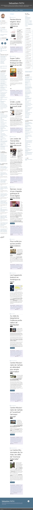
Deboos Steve (2, 209)
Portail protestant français (4, 116)
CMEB (21, 382)
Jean (1, 187)
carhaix (18, 440)
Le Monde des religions (3, 125)
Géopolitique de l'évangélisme (28, 39)
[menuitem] (11, 10)
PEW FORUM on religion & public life (28, 136)
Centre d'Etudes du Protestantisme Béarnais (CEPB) (28, 99)
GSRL (26, 24)
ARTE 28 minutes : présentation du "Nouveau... (3, 195)
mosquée (20, 352)
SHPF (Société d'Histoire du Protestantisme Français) (29, 152)
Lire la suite (12, 223)
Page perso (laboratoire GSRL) (3, 30)
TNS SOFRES (26, 138)
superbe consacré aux (16, 254)
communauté (14, 400)
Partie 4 (16, 171)
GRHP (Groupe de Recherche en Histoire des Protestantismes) (28, 93)
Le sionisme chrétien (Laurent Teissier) (4, 167)
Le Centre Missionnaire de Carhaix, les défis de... (4, 188)
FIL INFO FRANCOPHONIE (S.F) (3, 66)
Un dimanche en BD (15, 91)
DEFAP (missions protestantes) (27, 96)
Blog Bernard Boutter (3, 77)
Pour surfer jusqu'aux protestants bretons (16, 243)
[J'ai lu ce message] (32, 508)
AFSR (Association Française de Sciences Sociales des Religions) (28, 123)
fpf (21, 398)
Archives (16, 10)
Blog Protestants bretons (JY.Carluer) (3, 85)
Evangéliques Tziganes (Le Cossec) (3, 97)
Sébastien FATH (16, 3)
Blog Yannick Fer (2, 74)
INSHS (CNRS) (27, 101)
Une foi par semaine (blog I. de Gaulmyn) (4, 130)
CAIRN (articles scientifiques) (2, 62)
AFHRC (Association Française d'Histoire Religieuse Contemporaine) (28, 88)
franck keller (19, 398)
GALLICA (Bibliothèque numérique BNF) (28, 77)
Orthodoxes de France (3, 159)
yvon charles (20, 489)
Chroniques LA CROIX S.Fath (3, 139)
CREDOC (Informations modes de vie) (28, 130)
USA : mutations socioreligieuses (28, 67)
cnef (18, 491)
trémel (19, 178)
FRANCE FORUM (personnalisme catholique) (4, 146)
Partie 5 (19, 171)
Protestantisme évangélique (28, 52)
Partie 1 (21, 170)
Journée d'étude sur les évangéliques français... (3, 217)
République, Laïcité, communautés (17, 351)
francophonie (27, 19)
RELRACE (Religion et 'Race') (29, 107)
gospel (19, 130)
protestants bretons (15, 267)
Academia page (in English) (4, 31)
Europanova (2, 121)
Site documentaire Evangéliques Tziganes (4, 127)
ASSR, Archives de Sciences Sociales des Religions (28, 126)
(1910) (17, 346)
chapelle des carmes (15, 232)
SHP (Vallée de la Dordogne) (27, 111)
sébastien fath (16, 130)
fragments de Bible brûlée (15, 344)
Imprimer (17, 95)
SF (0, 167)
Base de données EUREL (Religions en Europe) (28, 128)
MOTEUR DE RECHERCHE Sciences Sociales (3, 56)
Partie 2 (11, 171)
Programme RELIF (28, 49)
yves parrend (13, 491)
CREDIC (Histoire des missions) (28, 106)
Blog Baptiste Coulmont (3, 75)
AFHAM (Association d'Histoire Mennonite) (28, 113)
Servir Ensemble (2, 147)
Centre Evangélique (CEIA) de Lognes (16, 384)
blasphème (11, 354)
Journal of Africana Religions (27, 145)
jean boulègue (15, 354)
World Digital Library (27, 114)
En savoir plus (1, 509)
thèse (11, 48)
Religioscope (2, 113)
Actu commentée (28, 32)
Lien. (11, 88)
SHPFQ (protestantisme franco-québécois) (28, 109)
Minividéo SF (28, 42)
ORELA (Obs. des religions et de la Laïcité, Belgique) (3, 141)
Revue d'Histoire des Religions (28, 147)
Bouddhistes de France (3, 157)
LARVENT (2, 173)
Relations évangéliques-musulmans (28, 58)
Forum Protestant (2, 142)
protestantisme (19, 50)
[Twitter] (2, 43)
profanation (19, 354)
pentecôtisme (14, 229)
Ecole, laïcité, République (27, 37)
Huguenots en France (3, 107)
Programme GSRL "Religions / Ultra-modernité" (28, 47)
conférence (11, 130)
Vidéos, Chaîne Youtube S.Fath (3, 50)
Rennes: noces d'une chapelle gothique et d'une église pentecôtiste (16, 193)
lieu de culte (17, 231)
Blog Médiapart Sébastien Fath (3, 90)
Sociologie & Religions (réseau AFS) (28, 143)
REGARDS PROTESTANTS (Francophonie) (3, 87)
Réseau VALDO (27, 115)
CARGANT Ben (2, 201)
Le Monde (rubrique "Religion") (3, 129)
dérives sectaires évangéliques (17, 399)
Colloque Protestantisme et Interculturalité (4, 210)
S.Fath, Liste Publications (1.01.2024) (3, 35)
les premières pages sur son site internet (16, 302)
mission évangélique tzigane (15, 49)
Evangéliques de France (3, 155)
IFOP (25, 139)
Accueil (11, 10)
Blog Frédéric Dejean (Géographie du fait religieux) (4, 79)
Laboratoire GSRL (27, 80)
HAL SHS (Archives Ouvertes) (27, 133)
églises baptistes (20, 179)
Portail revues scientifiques (29, 131)
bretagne (13, 50)
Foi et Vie (1, 108)
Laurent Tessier (2, 180)
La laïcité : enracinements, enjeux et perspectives (4, 224)
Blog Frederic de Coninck (3, 92)
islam (12, 352)
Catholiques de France (3, 156)
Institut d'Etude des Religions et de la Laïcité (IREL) (28, 79)
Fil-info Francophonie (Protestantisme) (3, 93)
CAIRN (26, 155)
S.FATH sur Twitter (2, 60)
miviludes (11, 399)
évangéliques (30, 24)
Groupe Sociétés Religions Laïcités (28, 159)
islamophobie (17, 352)
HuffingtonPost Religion (3, 122)
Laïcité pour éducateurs (3, 120)
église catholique (14, 93)
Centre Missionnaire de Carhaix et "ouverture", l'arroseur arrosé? (16, 412)
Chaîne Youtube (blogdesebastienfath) (3, 83)
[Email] (5, 43)
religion (26, 25)
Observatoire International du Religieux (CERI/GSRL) (28, 71)
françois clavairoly (13, 231)
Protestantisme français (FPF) (3, 99)
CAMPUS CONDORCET (28, 100)
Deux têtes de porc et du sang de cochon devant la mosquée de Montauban (16, 334)
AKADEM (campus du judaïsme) (3, 144)
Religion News (2, 119)
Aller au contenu (2, 0)
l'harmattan (15, 48)
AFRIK (1, 132)
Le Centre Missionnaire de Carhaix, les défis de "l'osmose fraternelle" (16, 454)
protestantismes (14, 396)
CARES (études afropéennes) (27, 117)
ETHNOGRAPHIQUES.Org (28, 154)
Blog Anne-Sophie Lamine (3, 106)
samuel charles (15, 398)
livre (12, 48)
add (10, 395)
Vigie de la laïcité (2, 133)
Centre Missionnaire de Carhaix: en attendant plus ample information (16, 367)
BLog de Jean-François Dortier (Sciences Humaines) (28, 141)
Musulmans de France (3, 158)
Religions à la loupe (17, 129)
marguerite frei (2, 229)
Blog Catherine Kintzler (3, 104)
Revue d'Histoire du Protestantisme (3, 95)
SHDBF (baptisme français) (28, 104)
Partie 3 (14, 171)
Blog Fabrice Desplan (3, 76)
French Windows (2, 80)
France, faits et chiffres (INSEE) (3, 118)
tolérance (14, 355)
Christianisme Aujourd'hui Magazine (3, 136)
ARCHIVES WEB (2, 63)
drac (18, 232)
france (15, 50)
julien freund (14, 489)
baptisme (16, 179)
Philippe (1, 216)
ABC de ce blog (28, 30)
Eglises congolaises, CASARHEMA (3, 101)
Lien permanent (13, 90)
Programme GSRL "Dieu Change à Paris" (28, 44)
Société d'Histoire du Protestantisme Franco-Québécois (28, 150)
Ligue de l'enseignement (3, 105)
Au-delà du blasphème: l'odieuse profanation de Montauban (16, 320)
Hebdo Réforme (2, 137)
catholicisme (17, 229)
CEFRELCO (26, 94)
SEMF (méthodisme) (28, 89)
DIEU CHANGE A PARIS (28, 85)
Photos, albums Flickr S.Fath (3, 48)
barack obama (14, 307)
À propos (21, 10)
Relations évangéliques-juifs (28, 56)
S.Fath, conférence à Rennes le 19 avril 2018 (16, 104)
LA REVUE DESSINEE (3, 134)
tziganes (18, 48)
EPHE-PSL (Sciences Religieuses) (27, 82)
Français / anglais (2, 28)
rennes (15, 131)
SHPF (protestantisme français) (28, 84)
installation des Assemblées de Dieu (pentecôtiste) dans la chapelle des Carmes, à (16, 216)
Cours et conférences (27, 34)
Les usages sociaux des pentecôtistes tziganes (16, 43)
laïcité (17, 233)
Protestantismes (12, 129)
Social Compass (27, 148)
